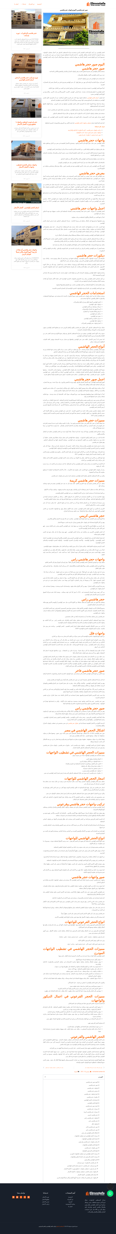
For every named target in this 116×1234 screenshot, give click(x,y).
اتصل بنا (16, 4)
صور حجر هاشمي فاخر (92, 1127)
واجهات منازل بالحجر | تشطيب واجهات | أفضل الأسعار (82, 1172)
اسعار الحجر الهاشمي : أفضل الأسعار (87, 1175)
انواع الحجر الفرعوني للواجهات (90, 1151)
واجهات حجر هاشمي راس (91, 1118)
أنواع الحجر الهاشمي (92, 1103)
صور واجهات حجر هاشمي (91, 1148)
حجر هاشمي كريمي (92, 1115)
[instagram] (25, 1197)
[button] (45, 1076)
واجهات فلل (95, 1124)
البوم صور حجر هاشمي (92, 1082)
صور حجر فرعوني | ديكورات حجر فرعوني (90, 135)
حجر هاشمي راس (93, 1121)
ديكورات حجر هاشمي (92, 1097)
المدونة (76, 1071)
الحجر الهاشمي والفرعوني (91, 1160)
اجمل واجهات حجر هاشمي (91, 1094)
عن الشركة (32, 4)
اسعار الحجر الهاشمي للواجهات (90, 1139)
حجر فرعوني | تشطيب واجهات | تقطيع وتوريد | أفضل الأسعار (80, 1169)
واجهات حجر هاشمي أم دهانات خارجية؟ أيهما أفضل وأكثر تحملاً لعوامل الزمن (77, 1178)
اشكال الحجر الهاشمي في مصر (90, 1133)
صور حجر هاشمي (93, 1085)
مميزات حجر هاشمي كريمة (90, 1112)
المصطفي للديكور (60, 1226)
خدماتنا (24, 4)
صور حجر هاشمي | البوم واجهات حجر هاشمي (74, 10)
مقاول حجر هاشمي (73, 723)
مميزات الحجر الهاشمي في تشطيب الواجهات (86, 1136)
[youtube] (17, 1197)
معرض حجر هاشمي (92, 1091)
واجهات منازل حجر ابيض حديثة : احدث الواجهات (88, 132)
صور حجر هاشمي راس (92, 1130)
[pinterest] (21, 1197)
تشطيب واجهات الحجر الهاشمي (83, 123)
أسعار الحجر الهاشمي (92, 98)
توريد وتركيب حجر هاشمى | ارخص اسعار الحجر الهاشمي (82, 1166)
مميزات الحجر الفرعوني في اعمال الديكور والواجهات (84, 1157)
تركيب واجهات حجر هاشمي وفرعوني (88, 1142)
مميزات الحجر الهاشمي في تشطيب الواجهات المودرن (84, 1154)
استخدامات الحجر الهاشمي (91, 1100)
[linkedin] (13, 1197)
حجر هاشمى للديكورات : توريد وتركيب (87, 1163)
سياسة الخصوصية (70, 1204)
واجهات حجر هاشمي (92, 1088)
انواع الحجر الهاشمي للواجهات (90, 1145)
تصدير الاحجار (45, 1202)
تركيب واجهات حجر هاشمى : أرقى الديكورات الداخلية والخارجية (84, 130)
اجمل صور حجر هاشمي (92, 1106)
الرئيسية (39, 4)
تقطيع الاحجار (45, 1199)
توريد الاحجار (45, 1197)
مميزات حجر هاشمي (92, 1109)
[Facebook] (28, 1197)
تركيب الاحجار (45, 1204)
